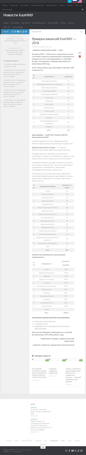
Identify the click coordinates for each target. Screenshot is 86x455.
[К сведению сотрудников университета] (57, 362)
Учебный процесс (26, 441)
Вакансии (34, 419)
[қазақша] (70, 1)
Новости (34, 407)
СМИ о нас (78, 5)
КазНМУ (5, 451)
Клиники (61, 5)
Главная (4, 5)
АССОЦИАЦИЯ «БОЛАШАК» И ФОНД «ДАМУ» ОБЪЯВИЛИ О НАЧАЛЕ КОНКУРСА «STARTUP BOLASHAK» (39, 373)
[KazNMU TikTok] (23, 32)
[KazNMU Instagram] (12, 32)
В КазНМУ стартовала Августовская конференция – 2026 (41, 411)
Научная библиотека (37, 5)
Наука (16, 441)
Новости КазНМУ (18, 15)
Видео (63, 441)
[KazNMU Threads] (26, 32)
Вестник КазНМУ (51, 5)
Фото (69, 441)
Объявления (36, 32)
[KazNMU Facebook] (15, 32)
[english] (80, 1)
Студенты (38, 441)
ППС (45, 441)
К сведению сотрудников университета (53, 371)
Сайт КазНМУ (24, 5)
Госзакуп (77, 441)
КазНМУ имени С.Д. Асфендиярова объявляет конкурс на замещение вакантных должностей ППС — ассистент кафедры (42, 425)
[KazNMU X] (20, 32)
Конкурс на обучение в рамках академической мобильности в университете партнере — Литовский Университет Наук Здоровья (73, 375)
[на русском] (75, 1)
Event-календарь (7, 9)
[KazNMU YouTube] (18, 32)
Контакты (70, 5)
